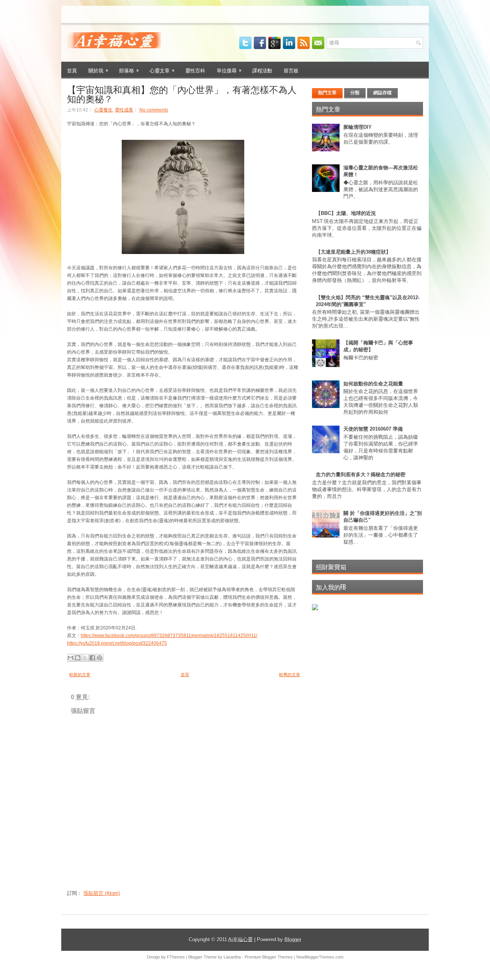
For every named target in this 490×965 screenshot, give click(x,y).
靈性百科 (195, 70)
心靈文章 (162, 70)
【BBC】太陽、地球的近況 (346, 213)
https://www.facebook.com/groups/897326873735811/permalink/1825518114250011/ (169, 635)
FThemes (176, 957)
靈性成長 (124, 110)
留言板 (291, 70)
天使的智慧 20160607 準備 (373, 429)
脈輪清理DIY (357, 127)
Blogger (292, 939)
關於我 (98, 70)
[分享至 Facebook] (92, 658)
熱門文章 (327, 92)
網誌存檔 (382, 92)
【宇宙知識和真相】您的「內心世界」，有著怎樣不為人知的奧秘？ (182, 93)
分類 (354, 92)
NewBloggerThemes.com (319, 957)
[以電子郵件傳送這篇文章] (70, 658)
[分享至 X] (85, 658)
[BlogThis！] (78, 658)
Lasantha (232, 957)
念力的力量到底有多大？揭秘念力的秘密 (360, 474)
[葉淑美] (315, 608)
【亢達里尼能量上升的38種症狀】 (353, 252)
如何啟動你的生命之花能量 (373, 384)
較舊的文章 (289, 674)
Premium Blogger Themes (269, 957)
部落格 (129, 70)
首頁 (72, 70)
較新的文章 (79, 674)
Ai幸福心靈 (240, 939)
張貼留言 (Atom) (101, 893)
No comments (153, 110)
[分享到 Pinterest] (99, 658)
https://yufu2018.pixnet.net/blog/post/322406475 (117, 643)
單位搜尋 (229, 70)
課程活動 (262, 70)
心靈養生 (103, 110)
